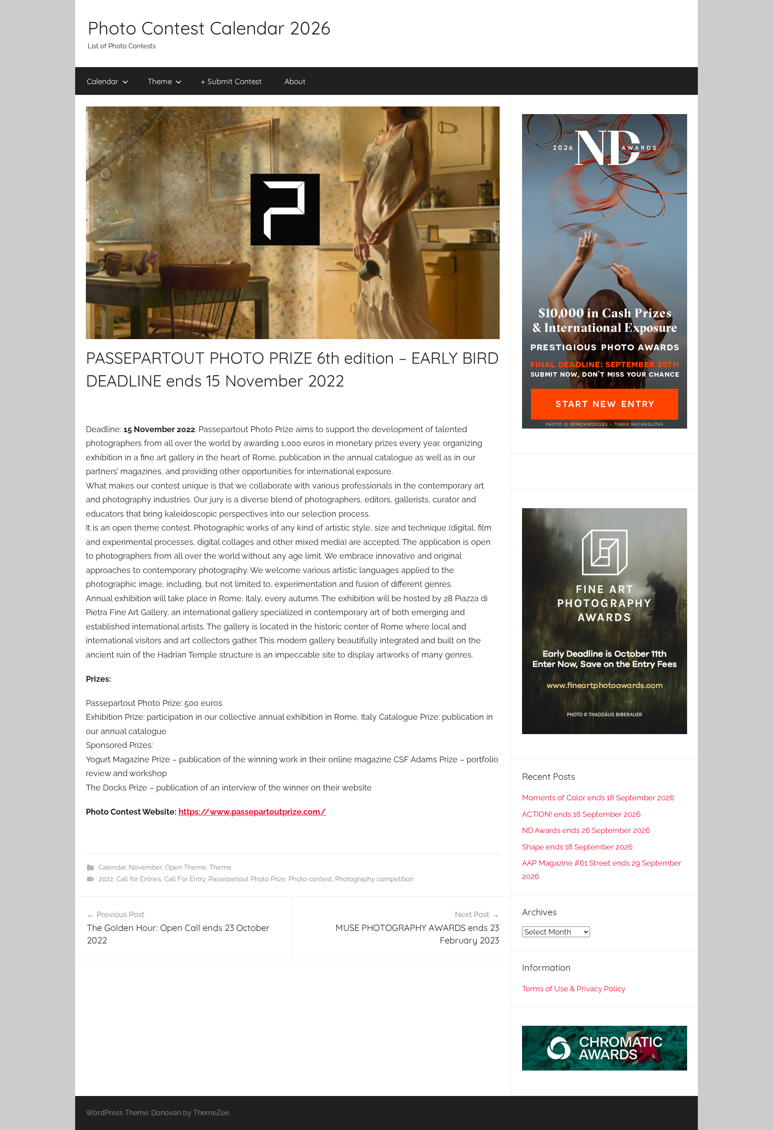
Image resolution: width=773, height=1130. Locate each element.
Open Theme (185, 867)
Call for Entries (138, 879)
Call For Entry (184, 879)
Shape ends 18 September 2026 (577, 846)
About (295, 81)
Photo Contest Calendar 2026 (209, 28)
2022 (105, 879)
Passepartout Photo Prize (246, 879)
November (145, 867)
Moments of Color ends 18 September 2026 (598, 797)
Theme (160, 81)
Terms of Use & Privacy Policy (573, 988)
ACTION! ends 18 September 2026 (581, 814)
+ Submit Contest (231, 81)
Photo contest (310, 879)
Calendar (103, 81)
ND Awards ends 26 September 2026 (586, 830)
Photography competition (374, 879)
